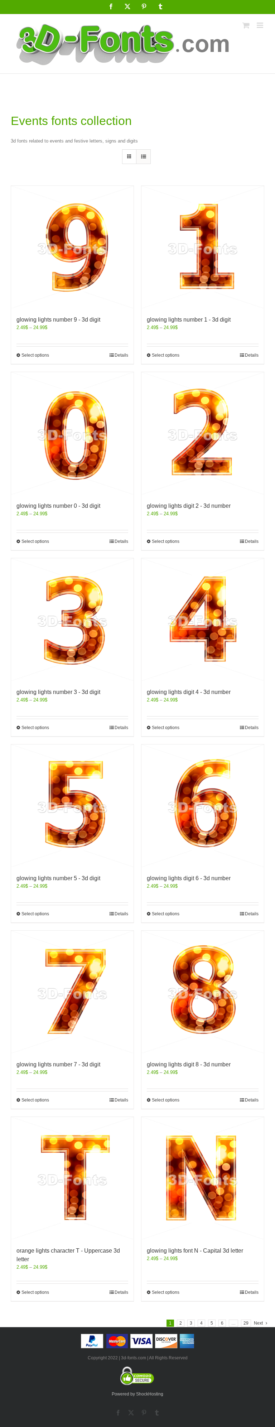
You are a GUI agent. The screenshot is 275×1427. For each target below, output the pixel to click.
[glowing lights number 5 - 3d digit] (72, 805)
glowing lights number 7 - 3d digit (58, 1064)
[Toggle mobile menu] (260, 25)
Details (121, 355)
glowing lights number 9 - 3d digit (58, 320)
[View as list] (143, 157)
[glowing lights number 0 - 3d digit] (72, 433)
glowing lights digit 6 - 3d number (189, 878)
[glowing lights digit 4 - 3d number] (202, 619)
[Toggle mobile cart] (246, 25)
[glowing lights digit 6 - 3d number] (202, 805)
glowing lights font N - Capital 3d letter (195, 1251)
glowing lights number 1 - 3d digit (189, 320)
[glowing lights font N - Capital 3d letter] (202, 1178)
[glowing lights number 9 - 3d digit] (72, 247)
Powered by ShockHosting (137, 1394)
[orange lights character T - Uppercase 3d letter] (72, 1178)
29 (246, 1323)
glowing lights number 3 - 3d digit (58, 692)
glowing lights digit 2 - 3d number (189, 506)
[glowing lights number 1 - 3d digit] (202, 247)
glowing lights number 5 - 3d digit (58, 878)
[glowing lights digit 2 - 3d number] (202, 433)
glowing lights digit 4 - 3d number (189, 692)
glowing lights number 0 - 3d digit (58, 506)
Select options (35, 355)
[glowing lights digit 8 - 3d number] (202, 992)
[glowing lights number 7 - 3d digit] (72, 992)
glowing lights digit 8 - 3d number (189, 1064)
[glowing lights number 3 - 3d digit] (72, 619)
